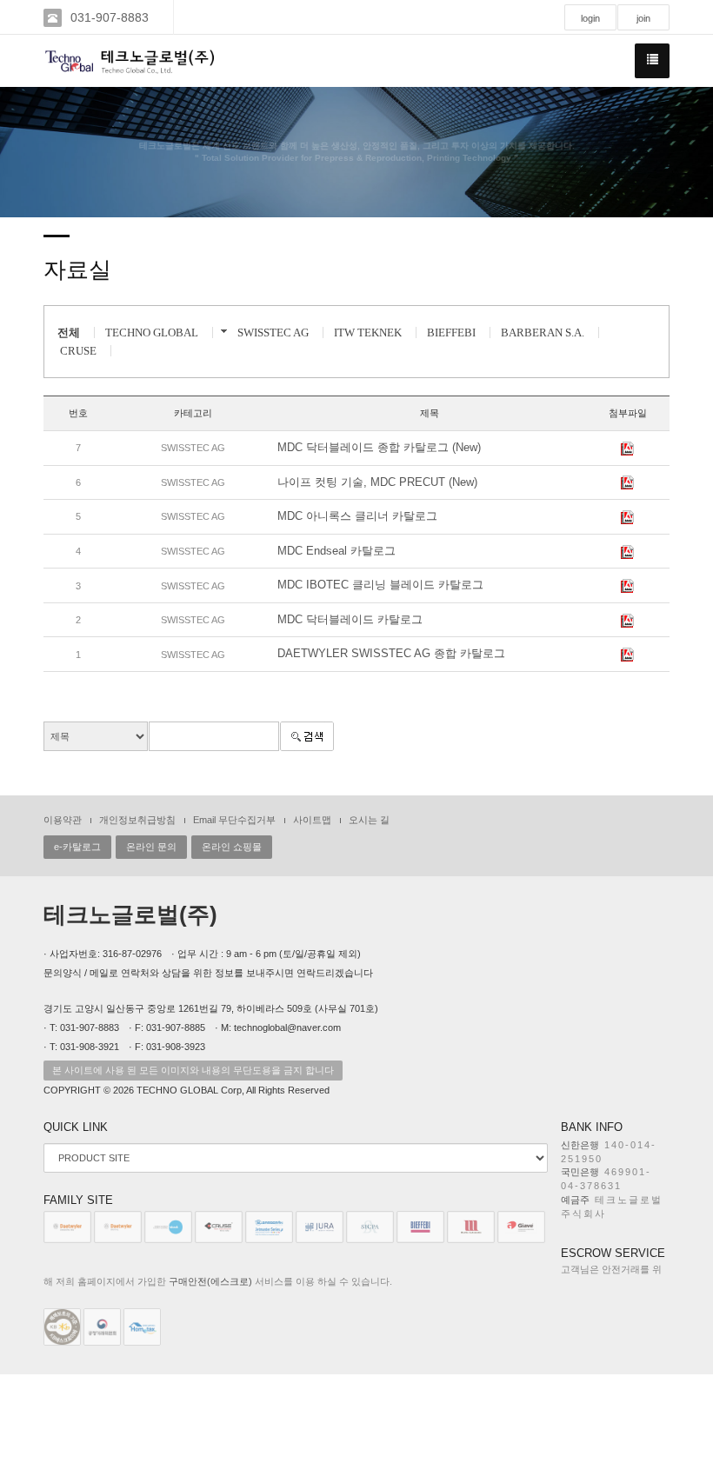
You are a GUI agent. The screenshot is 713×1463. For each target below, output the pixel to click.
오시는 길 (369, 820)
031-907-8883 (109, 17)
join (643, 18)
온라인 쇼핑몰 (232, 846)
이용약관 (62, 820)
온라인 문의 (151, 846)
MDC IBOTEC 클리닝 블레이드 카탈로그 (380, 584)
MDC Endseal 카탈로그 (336, 550)
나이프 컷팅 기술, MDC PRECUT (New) (377, 482)
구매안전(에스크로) (210, 1281)
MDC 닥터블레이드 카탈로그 (350, 619)
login (590, 18)
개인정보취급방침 (137, 820)
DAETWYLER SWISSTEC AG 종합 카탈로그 (391, 653)
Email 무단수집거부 (234, 820)
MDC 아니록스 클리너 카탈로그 (357, 515)
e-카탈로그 (77, 846)
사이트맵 (312, 820)
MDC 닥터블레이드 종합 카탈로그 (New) (379, 447)
